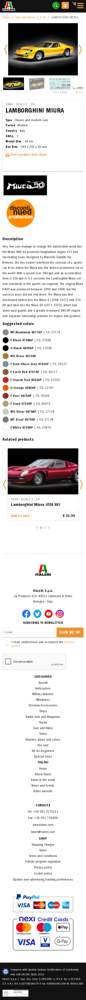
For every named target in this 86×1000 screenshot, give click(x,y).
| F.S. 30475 (30, 404)
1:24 (43, 17)
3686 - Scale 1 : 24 (20, 104)
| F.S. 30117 (33, 372)
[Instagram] (60, 614)
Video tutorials (43, 791)
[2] (41, 527)
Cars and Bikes (25, 17)
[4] (48, 527)
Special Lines (43, 757)
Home (6, 17)
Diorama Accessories (43, 705)
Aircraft (43, 683)
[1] (37, 527)
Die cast (43, 745)
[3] (45, 527)
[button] (5, 484)
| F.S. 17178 (32, 412)
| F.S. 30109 (30, 396)
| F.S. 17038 (31, 348)
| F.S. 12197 (32, 388)
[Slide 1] (13, 83)
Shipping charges (43, 845)
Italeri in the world (43, 780)
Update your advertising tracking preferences (43, 880)
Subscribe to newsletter (43, 623)
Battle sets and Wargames (43, 717)
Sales (43, 850)
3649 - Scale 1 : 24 (25, 499)
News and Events (43, 786)
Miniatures (43, 700)
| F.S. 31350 (35, 380)
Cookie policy (43, 874)
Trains (43, 734)
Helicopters (43, 688)
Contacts (43, 805)
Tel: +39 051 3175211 (43, 812)
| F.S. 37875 (30, 428)
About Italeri (43, 774)
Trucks (43, 723)
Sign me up (69, 633)
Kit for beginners (43, 751)
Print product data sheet (28, 155)
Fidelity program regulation (43, 862)
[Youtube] (49, 614)
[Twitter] (38, 614)
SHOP (43, 839)
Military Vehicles (43, 694)
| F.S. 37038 (30, 340)
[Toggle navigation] (80, 6)
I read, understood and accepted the (43, 644)
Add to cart (20, 516)
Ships (43, 711)
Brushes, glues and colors (43, 740)
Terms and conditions (43, 856)
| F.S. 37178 (35, 332)
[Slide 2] (36, 83)
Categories (43, 677)
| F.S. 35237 (38, 364)
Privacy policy (43, 867)
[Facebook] (27, 614)
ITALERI (43, 762)
